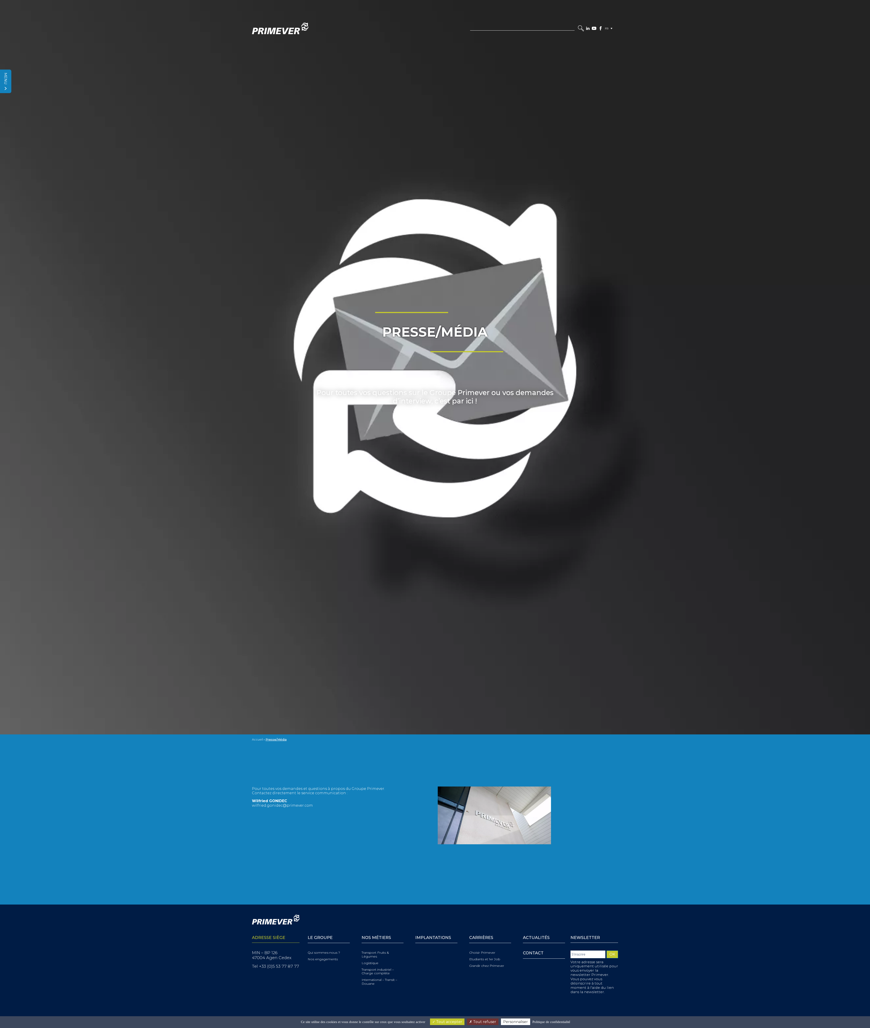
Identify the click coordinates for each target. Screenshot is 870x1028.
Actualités (536, 937)
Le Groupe (320, 937)
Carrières (481, 937)
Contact (533, 953)
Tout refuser (484, 1022)
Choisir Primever (482, 953)
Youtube (594, 28)
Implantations (433, 937)
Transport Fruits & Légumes (375, 954)
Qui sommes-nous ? (324, 953)
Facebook (601, 28)
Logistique (370, 963)
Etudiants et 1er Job (484, 959)
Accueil (257, 739)
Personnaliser (515, 1022)
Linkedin (588, 28)
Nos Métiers (376, 937)
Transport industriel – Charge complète (378, 971)
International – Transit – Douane (379, 982)
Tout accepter (448, 1022)
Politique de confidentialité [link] (551, 1022)
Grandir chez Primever (486, 966)
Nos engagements (323, 959)
